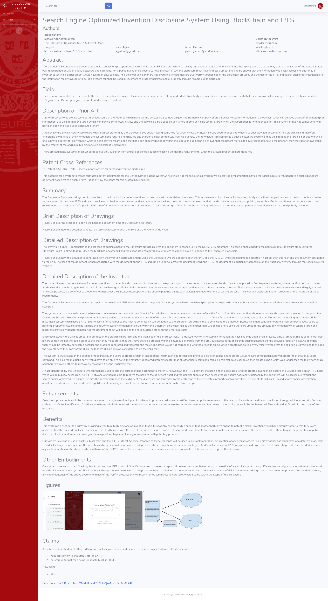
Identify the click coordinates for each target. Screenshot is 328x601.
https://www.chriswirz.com (271, 51)
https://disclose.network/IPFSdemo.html (68, 51)
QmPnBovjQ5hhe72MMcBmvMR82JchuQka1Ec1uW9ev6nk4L (95, 583)
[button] (313, 6)
